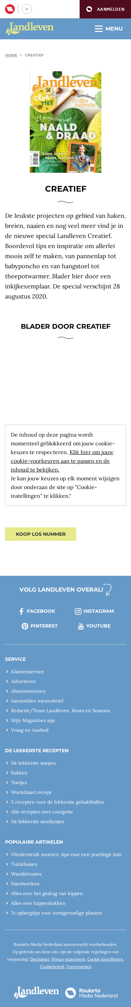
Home (11, 55)
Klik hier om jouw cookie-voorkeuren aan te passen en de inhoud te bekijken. (62, 461)
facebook (41, 611)
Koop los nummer (41, 534)
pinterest (44, 626)
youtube (98, 626)
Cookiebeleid (52, 966)
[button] (105, 9)
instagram (99, 611)
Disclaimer (39, 959)
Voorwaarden (78, 966)
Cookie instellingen (105, 959)
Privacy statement (68, 959)
